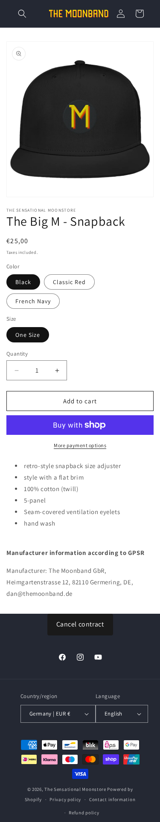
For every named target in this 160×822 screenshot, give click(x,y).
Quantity (17, 353)
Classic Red (69, 282)
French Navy (33, 301)
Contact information (112, 799)
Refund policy (84, 813)
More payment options (80, 445)
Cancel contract (80, 624)
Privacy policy (65, 799)
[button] (22, 13)
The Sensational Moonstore (75, 789)
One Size (27, 335)
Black (23, 282)
